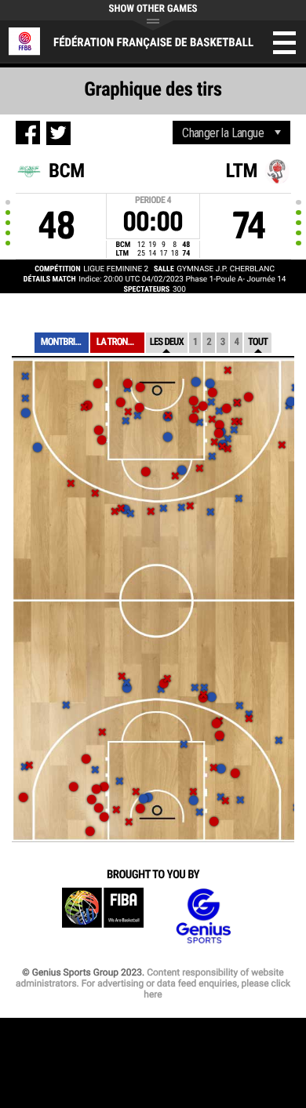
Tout (258, 342)
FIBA (103, 916)
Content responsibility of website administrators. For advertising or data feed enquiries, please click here (153, 983)
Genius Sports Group (203, 916)
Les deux (167, 342)
